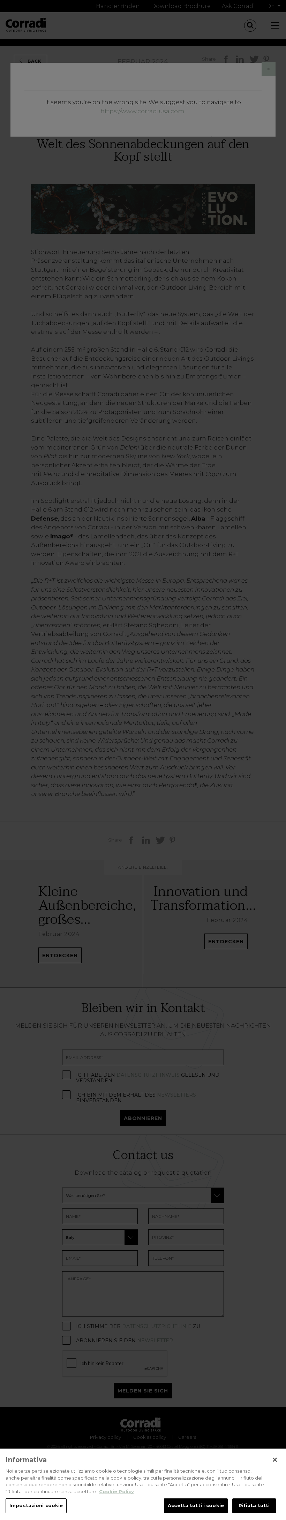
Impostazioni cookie (36, 1505)
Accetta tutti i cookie (196, 1505)
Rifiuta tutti (254, 1505)
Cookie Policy (116, 1491)
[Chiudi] (275, 1459)
